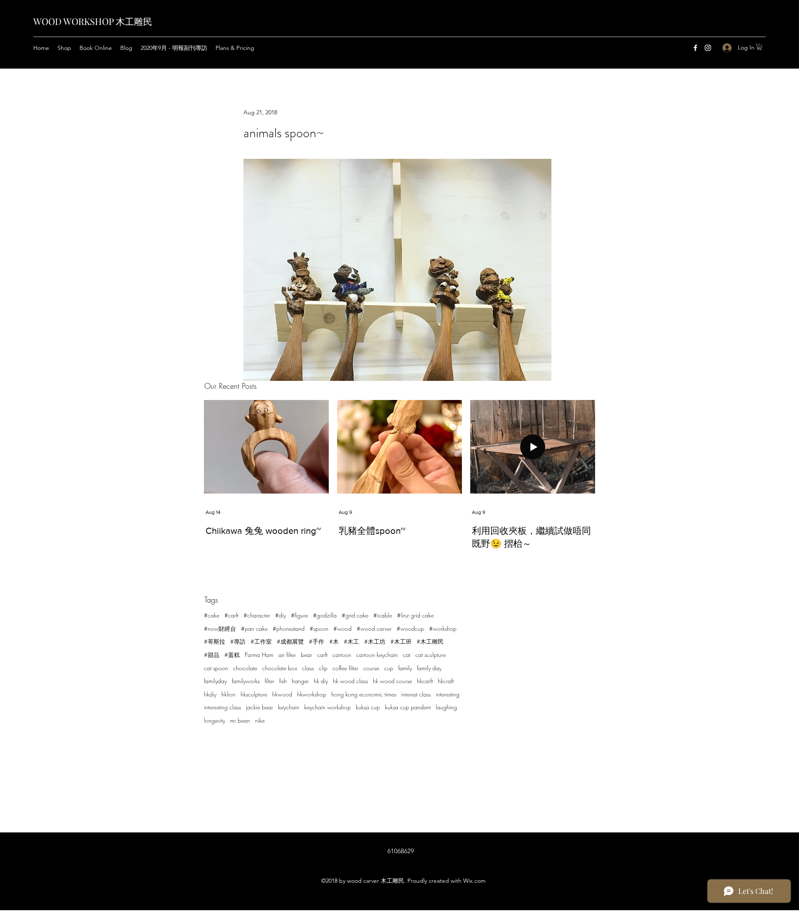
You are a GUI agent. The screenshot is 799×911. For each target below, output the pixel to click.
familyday (215, 681)
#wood (342, 628)
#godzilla (325, 615)
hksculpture (254, 694)
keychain (288, 707)
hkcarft (425, 681)
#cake (211, 615)
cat (406, 655)
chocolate (245, 668)
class (308, 668)
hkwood (282, 694)
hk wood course (392, 681)
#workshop (443, 628)
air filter (287, 655)
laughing (446, 707)
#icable (382, 615)
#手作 (316, 641)
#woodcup (410, 628)
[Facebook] (695, 48)
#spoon (319, 628)
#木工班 (401, 641)
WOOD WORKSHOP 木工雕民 (92, 21)
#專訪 (238, 641)
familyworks (246, 681)
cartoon (342, 655)
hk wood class (350, 681)
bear (306, 655)
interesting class (222, 707)
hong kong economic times (363, 694)
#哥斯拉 (214, 641)
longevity (214, 720)
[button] (759, 47)
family (405, 668)
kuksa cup (368, 707)
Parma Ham (259, 655)
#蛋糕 (232, 655)
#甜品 (211, 655)
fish (283, 681)
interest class (416, 694)
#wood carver (374, 628)
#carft (231, 615)
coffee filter (345, 668)
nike (260, 720)
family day (429, 668)
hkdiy (210, 694)
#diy (280, 615)
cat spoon (216, 668)
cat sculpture (430, 655)
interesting (447, 694)
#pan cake (254, 628)
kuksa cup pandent (408, 707)
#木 (334, 641)
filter (269, 681)
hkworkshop (311, 694)
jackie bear (259, 707)
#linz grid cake (415, 615)
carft (322, 655)
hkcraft (446, 681)
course (371, 668)
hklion (228, 694)
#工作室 (261, 641)
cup (388, 668)
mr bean (240, 720)
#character (256, 615)
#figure (299, 615)
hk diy (321, 681)
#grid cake (355, 615)
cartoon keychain (377, 655)
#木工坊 (374, 641)
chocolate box (279, 668)
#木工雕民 (430, 641)
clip (323, 668)
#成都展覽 (290, 641)
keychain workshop (327, 707)
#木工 (351, 641)
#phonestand (289, 628)
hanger (300, 681)
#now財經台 (220, 628)
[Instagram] (708, 48)
